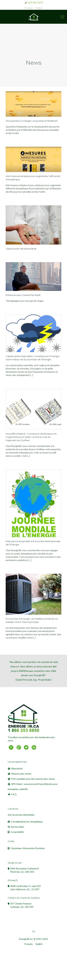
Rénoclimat (17, 768)
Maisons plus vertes (21, 773)
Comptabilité (17, 832)
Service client (17, 826)
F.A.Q (13, 794)
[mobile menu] (62, 17)
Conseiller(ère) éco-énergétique (27, 821)
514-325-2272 (35, 2)
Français (29, 8)
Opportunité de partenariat (21, 248)
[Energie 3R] (33, 17)
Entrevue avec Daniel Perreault (23, 295)
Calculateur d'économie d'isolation (27, 848)
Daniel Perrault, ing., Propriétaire (33, 670)
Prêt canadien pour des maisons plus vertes (33, 778)
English (39, 8)
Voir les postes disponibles (21, 814)
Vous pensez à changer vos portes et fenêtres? (32, 120)
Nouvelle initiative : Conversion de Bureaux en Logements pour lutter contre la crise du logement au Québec (31, 437)
